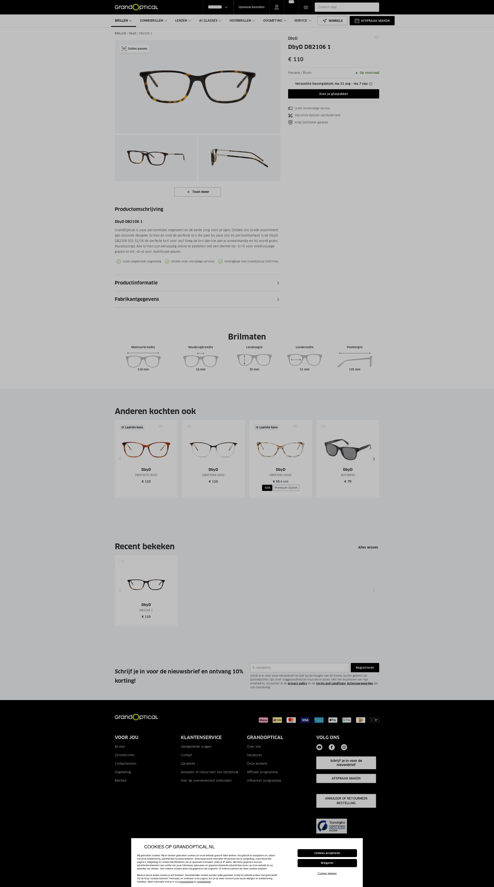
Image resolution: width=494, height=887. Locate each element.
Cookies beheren (327, 873)
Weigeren (327, 863)
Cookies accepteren (327, 853)
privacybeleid (186, 881)
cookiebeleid (204, 881)
